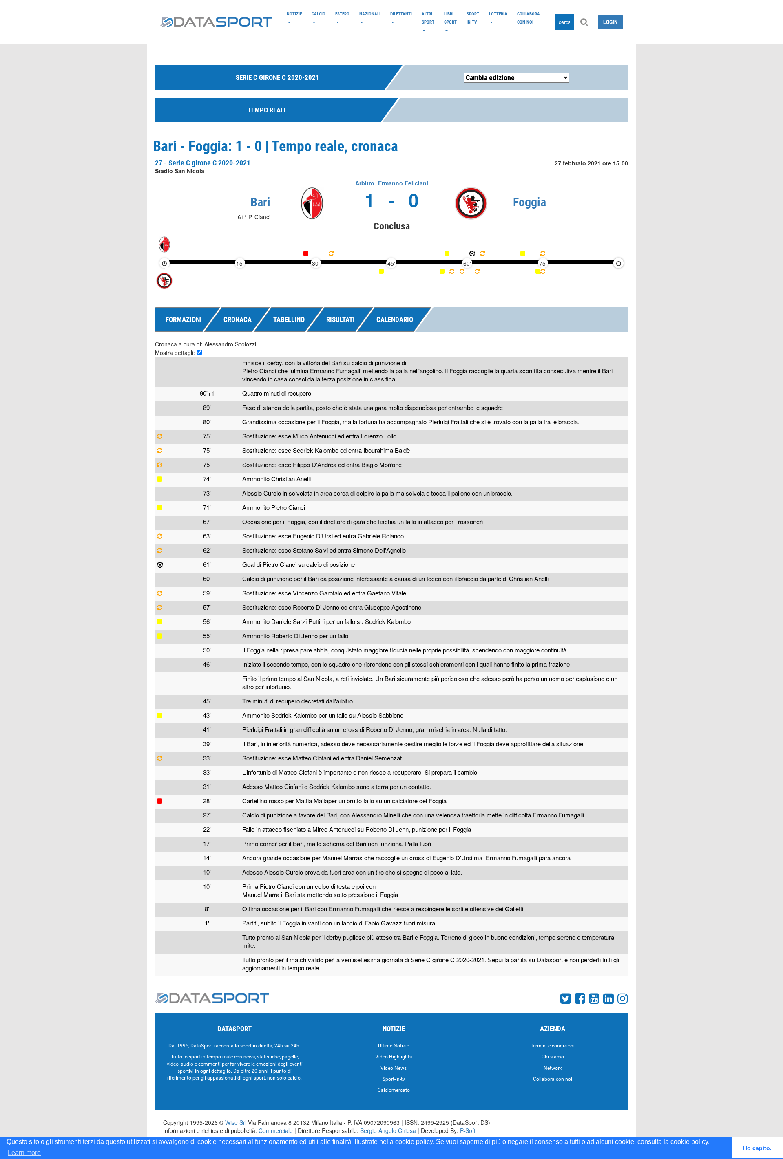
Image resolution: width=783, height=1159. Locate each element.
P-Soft (468, 1130)
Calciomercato (394, 1090)
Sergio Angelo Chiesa (388, 1130)
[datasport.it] (216, 22)
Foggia (529, 202)
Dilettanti (401, 14)
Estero (342, 14)
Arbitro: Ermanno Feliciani (391, 183)
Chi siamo (553, 1057)
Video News (393, 1068)
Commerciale (276, 1130)
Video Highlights (393, 1057)
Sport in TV (473, 18)
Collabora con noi (528, 18)
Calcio (318, 14)
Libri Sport (450, 18)
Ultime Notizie (393, 1046)
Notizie (294, 14)
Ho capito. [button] (757, 1148)
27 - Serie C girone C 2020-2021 (202, 163)
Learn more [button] (24, 1152)
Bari (260, 202)
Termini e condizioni (553, 1046)
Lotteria (498, 14)
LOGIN (610, 22)
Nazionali (369, 14)
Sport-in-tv (394, 1079)
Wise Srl (235, 1122)
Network (553, 1068)
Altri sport (428, 18)
